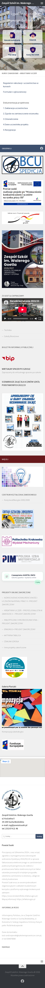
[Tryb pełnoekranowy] (40, 318)
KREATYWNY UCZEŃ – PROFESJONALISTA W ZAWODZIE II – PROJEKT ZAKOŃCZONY (22, 612)
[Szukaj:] (18, 836)
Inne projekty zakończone (15, 647)
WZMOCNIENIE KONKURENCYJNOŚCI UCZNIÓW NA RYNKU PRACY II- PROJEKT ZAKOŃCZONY (19, 601)
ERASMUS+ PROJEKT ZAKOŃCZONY (19, 629)
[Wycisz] (36, 318)
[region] (22, 35)
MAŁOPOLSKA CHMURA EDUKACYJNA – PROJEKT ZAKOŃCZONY (20, 622)
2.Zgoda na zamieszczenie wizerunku (20, 113)
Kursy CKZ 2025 (32, 55)
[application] (22, 309)
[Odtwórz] (5, 318)
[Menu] (42, 3)
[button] (12, 36)
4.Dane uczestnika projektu (15, 124)
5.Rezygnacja (9, 130)
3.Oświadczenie (10, 119)
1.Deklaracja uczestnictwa (15, 108)
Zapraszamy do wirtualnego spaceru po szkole (21, 372)
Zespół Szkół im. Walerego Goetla (18, 3)
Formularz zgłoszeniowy (14, 92)
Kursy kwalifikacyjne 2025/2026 (17, 500)
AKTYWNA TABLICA (12, 635)
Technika (8, 330)
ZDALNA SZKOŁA (11, 641)
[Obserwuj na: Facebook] (41, 148)
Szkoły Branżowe (11, 336)
